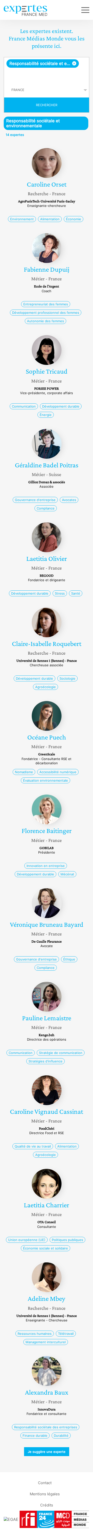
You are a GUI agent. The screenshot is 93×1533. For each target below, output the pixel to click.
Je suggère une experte (46, 1452)
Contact (45, 1482)
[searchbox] (47, 75)
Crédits (46, 1505)
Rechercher (46, 105)
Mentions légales (45, 1494)
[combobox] (46, 70)
